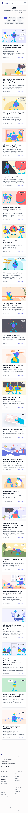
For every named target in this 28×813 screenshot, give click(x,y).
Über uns (17, 773)
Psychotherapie (9, 23)
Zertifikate (17, 796)
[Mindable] (6, 3)
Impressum (17, 791)
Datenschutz (18, 793)
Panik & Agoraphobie (6, 773)
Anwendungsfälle (5, 796)
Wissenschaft (4, 783)
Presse (16, 778)
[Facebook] (6, 766)
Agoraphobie (12, 17)
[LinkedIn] (1, 766)
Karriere (17, 776)
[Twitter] (4, 766)
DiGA (14, 20)
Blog (2, 790)
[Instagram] (8, 766)
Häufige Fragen (4, 799)
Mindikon (3, 792)
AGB (16, 789)
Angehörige (20, 17)
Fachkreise (3, 781)
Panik (19, 20)
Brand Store (17, 780)
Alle (5, 17)
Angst (8, 20)
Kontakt (16, 782)
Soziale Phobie (19, 23)
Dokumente (4, 794)
